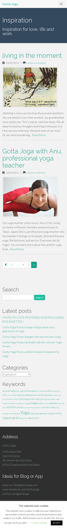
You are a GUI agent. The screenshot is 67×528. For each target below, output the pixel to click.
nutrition (11, 407)
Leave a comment (36, 62)
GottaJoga (23, 399)
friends (15, 399)
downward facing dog (41, 395)
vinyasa (16, 413)
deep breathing (24, 395)
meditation (52, 403)
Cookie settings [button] (39, 522)
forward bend (7, 399)
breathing (56, 391)
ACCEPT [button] (57, 523)
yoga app (34, 413)
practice (20, 407)
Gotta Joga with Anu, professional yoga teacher (32, 158)
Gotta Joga (10, 4)
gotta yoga (55, 399)
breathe (48, 391)
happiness (6, 403)
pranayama (28, 407)
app (22, 391)
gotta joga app (45, 399)
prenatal (46, 407)
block (41, 391)
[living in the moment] (33, 87)
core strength (12, 395)
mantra (41, 403)
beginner (34, 391)
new (59, 403)
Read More (39, 135)
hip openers (20, 403)
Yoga (24, 412)
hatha (12, 403)
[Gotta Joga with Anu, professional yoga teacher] (33, 197)
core (4, 395)
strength (5, 414)
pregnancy (37, 407)
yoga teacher (33, 418)
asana (27, 391)
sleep (52, 407)
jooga (33, 403)
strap (57, 407)
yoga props (23, 418)
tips (10, 414)
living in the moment (32, 55)
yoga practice (55, 413)
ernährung (56, 395)
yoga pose (43, 413)
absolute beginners (11, 391)
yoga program (10, 417)
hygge (27, 403)
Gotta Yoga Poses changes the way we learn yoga (31, 336)
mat (46, 403)
